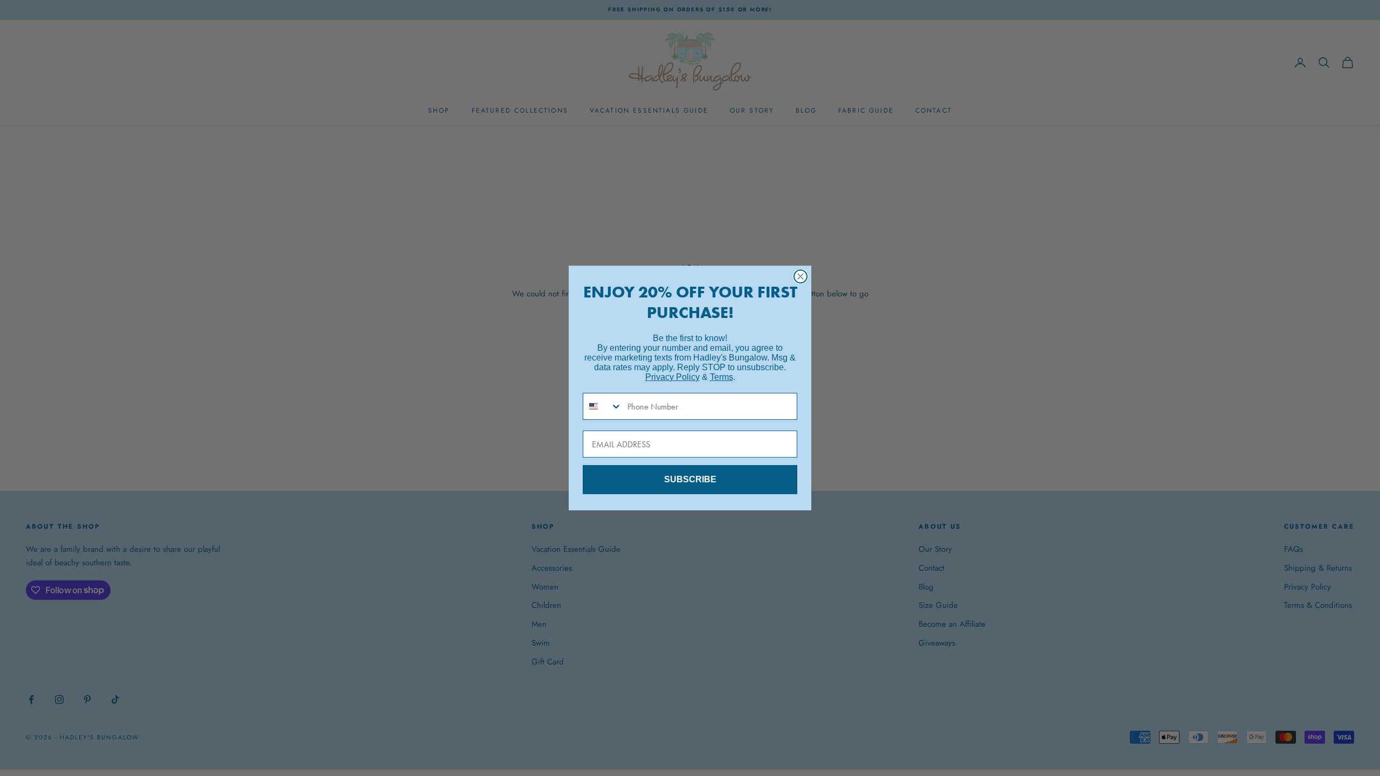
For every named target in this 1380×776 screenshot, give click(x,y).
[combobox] (602, 406)
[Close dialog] (800, 276)
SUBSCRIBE (690, 479)
